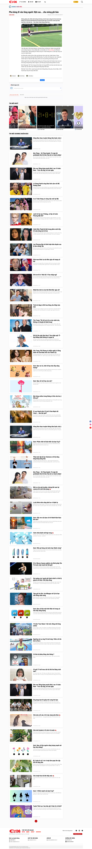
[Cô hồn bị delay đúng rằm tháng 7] (21, 659)
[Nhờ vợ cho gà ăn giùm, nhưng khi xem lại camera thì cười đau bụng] (21, 492)
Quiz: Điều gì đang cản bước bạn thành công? (47, 548)
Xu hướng (23, 1)
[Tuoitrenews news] (38, 831)
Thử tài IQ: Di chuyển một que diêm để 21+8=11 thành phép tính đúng (46, 126)
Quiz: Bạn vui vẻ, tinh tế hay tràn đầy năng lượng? (46, 367)
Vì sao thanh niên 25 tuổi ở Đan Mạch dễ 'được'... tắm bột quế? (45, 412)
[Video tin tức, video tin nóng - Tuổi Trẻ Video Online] (33, 832)
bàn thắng (51, 50)
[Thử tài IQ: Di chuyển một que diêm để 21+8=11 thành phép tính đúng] (46, 117)
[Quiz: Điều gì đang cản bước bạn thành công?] (21, 553)
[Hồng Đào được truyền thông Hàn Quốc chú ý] (21, 143)
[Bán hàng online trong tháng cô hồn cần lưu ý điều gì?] (21, 401)
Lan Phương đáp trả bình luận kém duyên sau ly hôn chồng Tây (47, 245)
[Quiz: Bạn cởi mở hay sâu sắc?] (21, 386)
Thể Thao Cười (60, 129)
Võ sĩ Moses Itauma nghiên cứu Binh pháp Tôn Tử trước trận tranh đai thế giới (47, 564)
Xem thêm (36, 821)
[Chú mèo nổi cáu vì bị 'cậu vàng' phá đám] (21, 720)
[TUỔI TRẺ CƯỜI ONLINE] (15, 831)
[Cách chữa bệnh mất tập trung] (21, 538)
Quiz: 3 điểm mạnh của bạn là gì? (43, 791)
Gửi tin (76, 1)
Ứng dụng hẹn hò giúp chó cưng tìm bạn (45, 700)
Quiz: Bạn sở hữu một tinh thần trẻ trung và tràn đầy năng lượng (46, 610)
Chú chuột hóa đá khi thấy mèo (43, 776)
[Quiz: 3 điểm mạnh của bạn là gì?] (21, 796)
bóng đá (14, 75)
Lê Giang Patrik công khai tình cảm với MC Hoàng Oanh (46, 184)
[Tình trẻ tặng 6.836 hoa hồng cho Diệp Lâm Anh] (21, 310)
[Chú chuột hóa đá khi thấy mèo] (21, 781)
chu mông (31, 75)
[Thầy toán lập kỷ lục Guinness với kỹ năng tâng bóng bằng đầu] (21, 462)
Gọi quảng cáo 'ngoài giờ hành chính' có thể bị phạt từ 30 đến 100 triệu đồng (47, 579)
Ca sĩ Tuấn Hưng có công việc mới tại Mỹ (46, 199)
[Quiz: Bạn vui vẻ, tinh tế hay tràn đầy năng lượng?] (21, 371)
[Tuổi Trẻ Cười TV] (79, 830)
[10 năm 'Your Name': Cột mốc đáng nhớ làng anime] (21, 629)
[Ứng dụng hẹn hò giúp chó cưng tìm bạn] (21, 705)
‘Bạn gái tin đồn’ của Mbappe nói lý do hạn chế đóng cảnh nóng (46, 594)
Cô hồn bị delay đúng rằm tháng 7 (43, 654)
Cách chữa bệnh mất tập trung (42, 533)
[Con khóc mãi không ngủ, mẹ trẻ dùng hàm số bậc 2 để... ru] (27, 117)
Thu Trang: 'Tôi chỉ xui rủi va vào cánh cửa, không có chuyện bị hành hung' (46, 321)
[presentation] (9, 117)
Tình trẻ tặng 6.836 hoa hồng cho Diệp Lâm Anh (46, 306)
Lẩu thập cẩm (23, 129)
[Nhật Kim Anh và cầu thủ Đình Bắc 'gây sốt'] (21, 295)
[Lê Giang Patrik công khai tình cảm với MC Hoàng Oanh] (21, 189)
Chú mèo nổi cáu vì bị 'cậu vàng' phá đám (46, 715)
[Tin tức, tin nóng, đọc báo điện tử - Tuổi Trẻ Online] (24, 832)
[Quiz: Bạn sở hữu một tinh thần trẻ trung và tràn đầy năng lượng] (21, 614)
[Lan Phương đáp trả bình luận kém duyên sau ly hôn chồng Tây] (21, 249)
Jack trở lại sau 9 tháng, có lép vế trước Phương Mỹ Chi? (45, 215)
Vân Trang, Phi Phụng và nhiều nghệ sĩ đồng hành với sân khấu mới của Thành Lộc (47, 351)
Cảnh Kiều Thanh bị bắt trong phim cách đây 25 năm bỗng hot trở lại (47, 230)
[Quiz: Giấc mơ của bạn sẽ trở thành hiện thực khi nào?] (21, 523)
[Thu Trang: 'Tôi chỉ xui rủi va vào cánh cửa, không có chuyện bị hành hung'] (21, 325)
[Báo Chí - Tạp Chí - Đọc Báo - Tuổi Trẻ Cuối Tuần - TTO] (28, 832)
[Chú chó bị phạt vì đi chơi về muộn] (21, 735)
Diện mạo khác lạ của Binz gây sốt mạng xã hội (46, 260)
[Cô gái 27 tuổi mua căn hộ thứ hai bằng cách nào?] (21, 675)
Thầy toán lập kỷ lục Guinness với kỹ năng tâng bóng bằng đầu (46, 458)
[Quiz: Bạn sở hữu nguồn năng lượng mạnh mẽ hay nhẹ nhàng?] (21, 751)
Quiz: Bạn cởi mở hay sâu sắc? (42, 381)
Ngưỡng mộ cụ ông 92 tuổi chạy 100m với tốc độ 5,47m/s (47, 640)
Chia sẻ (42, 80)
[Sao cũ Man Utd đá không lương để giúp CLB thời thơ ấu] (65, 117)
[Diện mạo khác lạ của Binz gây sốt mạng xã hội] (21, 265)
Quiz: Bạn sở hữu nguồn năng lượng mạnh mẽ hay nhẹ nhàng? (47, 746)
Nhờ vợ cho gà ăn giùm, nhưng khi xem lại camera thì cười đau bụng (46, 488)
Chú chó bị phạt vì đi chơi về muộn (44, 730)
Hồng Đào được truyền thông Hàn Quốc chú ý (47, 138)
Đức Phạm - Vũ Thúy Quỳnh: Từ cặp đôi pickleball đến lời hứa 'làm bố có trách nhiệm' (47, 154)
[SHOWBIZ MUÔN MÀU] (46, 7)
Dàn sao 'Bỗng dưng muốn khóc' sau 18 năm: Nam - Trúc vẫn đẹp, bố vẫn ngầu (47, 169)
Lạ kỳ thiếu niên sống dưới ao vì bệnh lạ (45, 502)
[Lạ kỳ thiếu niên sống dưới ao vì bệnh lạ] (21, 508)
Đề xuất (39, 1)
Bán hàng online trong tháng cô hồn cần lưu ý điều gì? (47, 397)
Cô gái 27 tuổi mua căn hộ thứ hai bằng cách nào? (47, 670)
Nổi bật (31, 1)
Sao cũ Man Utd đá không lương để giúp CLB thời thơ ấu (63, 126)
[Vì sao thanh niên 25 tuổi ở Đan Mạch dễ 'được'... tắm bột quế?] (21, 417)
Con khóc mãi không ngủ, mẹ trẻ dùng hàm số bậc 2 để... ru (27, 126)
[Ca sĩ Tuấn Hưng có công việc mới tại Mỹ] (21, 204)
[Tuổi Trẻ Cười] (82, 830)
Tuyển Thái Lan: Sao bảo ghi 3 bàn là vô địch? (47, 806)
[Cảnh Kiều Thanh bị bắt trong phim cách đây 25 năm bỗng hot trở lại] (21, 234)
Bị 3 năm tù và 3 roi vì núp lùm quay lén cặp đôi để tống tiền (46, 761)
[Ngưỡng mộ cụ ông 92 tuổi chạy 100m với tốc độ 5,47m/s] (21, 644)
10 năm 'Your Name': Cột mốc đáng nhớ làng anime (47, 625)
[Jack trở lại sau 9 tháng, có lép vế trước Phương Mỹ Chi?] (21, 219)
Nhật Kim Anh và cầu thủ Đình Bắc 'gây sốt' (46, 290)
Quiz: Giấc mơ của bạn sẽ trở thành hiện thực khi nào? (47, 518)
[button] (45, 2)
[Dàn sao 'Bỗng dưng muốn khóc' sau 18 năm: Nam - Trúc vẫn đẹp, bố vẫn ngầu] (21, 174)
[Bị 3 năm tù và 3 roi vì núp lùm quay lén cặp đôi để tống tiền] (21, 766)
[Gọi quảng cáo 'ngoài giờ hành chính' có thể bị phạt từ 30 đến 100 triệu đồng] (21, 584)
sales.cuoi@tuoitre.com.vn (15, 841)
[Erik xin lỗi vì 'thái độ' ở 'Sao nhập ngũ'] (21, 280)
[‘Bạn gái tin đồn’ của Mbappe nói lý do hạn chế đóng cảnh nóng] (21, 599)
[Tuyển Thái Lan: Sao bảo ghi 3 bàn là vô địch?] (21, 811)
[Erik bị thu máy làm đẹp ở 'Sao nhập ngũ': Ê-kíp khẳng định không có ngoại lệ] (21, 341)
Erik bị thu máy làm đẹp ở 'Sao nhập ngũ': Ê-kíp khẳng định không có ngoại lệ (46, 336)
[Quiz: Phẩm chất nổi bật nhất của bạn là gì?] (21, 447)
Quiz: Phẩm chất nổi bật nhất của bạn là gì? (46, 442)
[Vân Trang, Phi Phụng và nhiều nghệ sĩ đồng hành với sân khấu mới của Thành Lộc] (21, 356)
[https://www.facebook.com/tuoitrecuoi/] (76, 830)
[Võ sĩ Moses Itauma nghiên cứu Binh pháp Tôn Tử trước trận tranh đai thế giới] (21, 568)
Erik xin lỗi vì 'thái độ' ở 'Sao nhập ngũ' (45, 275)
